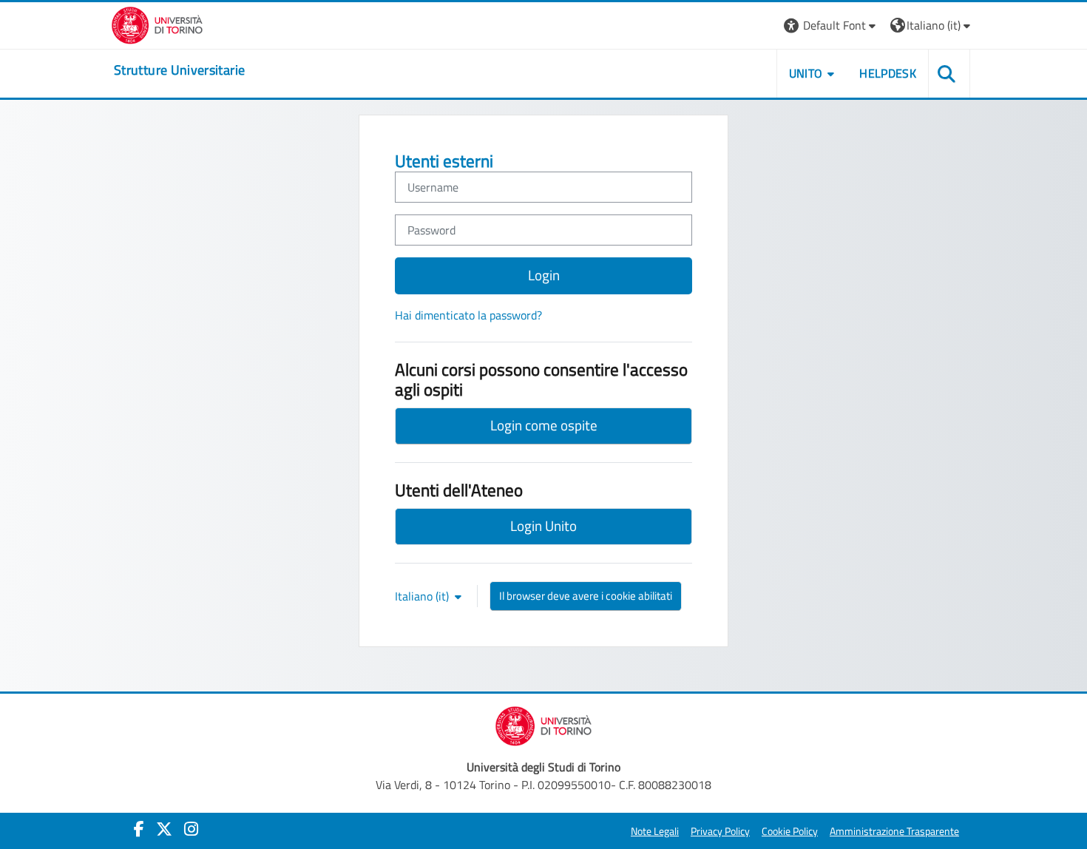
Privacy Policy (720, 831)
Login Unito (543, 525)
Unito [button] (806, 73)
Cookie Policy (790, 831)
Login (544, 274)
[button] (831, 25)
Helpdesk (887, 73)
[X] (164, 829)
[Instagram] (191, 829)
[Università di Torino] (157, 24)
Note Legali (655, 831)
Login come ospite (543, 425)
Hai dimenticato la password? (468, 315)
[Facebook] (139, 829)
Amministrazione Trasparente (894, 831)
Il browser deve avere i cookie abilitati (585, 595)
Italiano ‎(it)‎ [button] (423, 596)
